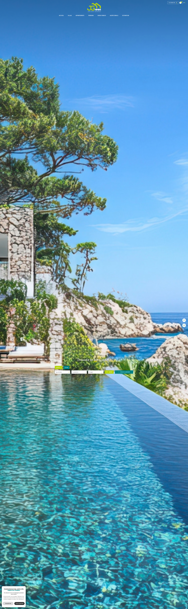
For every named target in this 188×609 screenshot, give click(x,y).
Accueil (61, 15)
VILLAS (70, 15)
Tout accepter (19, 603)
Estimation (125, 15)
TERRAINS (91, 15)
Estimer (66, 367)
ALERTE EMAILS (114, 15)
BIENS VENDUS (102, 15)
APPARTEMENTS (80, 15)
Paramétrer (8, 603)
